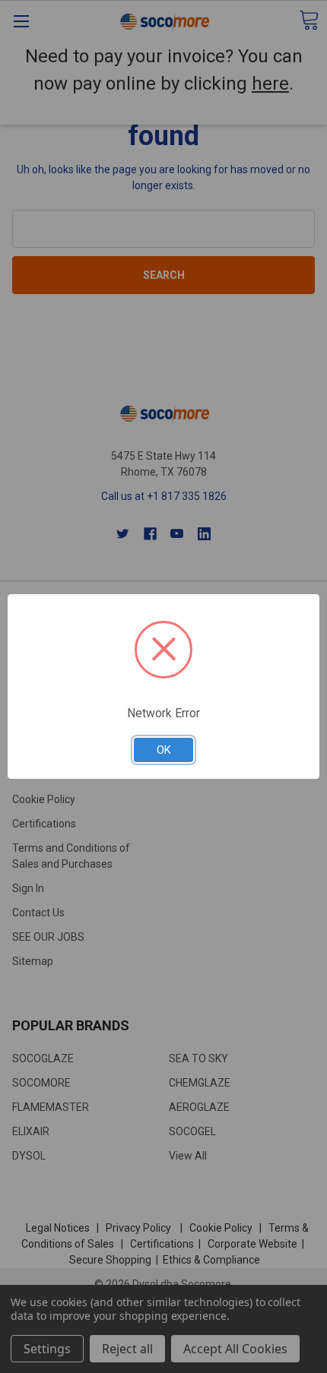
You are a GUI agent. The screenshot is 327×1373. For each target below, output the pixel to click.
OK (164, 750)
